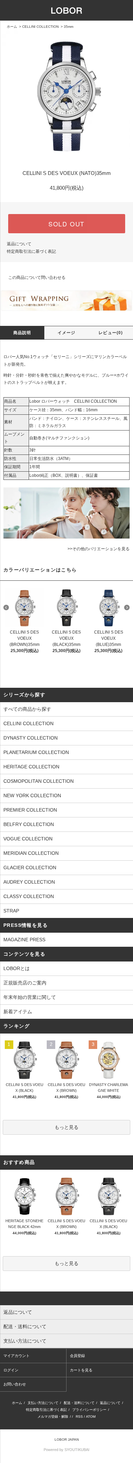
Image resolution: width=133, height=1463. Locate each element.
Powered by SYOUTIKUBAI (66, 1450)
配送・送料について (79, 1403)
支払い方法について (43, 1403)
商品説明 (22, 332)
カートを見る (81, 1370)
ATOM (90, 1416)
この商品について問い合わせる (36, 277)
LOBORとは (16, 968)
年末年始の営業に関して (29, 997)
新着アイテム (17, 1011)
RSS (79, 1416)
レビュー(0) (111, 332)
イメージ (67, 332)
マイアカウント (16, 1356)
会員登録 (77, 1356)
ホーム (12, 26)
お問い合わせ (14, 1384)
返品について (19, 243)
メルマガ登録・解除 (53, 1416)
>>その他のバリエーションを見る (99, 548)
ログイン (10, 1370)
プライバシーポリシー (89, 1410)
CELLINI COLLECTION (40, 26)
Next (127, 607)
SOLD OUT (66, 223)
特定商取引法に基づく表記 (31, 251)
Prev (6, 607)
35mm (68, 26)
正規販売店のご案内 (24, 983)
